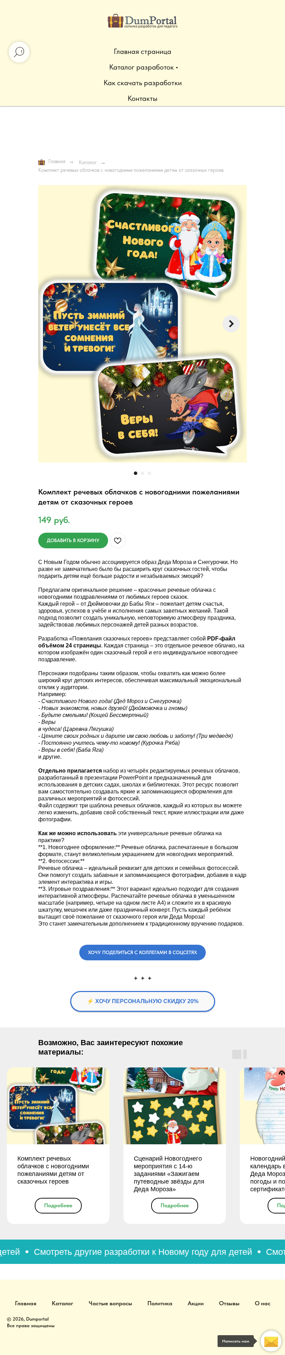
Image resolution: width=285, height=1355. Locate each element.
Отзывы (229, 1303)
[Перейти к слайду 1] (135, 473)
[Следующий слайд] (231, 323)
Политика (159, 1303)
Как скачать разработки (143, 82)
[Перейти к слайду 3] (149, 473)
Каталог (88, 162)
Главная (56, 161)
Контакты (142, 98)
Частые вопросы (110, 1303)
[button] (142, 952)
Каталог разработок (141, 67)
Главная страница (142, 51)
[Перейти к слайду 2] (142, 473)
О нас (262, 1303)
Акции (196, 1303)
